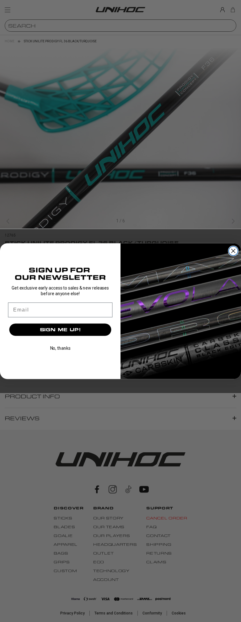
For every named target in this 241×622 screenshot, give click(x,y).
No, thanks (60, 348)
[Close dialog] (233, 251)
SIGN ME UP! (60, 329)
